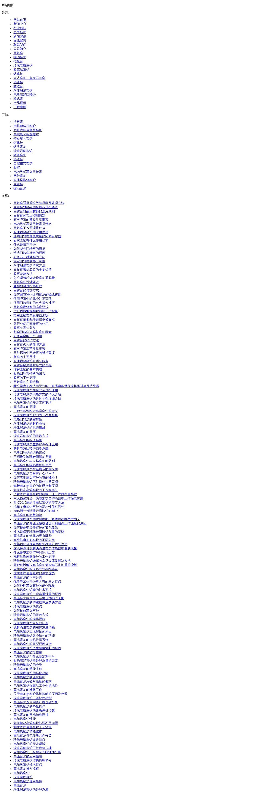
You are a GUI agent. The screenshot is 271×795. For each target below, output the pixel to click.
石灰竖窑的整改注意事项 (30, 219)
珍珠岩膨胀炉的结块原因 (30, 673)
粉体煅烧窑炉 (23, 90)
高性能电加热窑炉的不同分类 (34, 540)
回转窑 (18, 53)
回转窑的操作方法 (26, 340)
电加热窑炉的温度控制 (29, 677)
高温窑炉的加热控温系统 (30, 639)
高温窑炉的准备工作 (27, 689)
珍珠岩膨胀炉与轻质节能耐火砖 (35, 469)
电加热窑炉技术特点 (27, 764)
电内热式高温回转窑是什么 (32, 223)
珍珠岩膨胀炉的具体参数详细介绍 (37, 398)
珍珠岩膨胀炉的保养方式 (30, 615)
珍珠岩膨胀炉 (23, 65)
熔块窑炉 (19, 146)
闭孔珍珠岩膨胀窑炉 (27, 130)
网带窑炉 (19, 176)
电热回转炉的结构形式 (29, 452)
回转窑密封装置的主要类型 (32, 269)
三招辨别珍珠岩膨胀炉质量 (32, 456)
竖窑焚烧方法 (23, 273)
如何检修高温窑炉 (26, 610)
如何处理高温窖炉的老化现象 (34, 585)
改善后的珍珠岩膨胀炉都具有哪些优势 (40, 544)
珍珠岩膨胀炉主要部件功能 (32, 698)
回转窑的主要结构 (26, 382)
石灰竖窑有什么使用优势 (30, 240)
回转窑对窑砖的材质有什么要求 (35, 207)
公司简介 (19, 49)
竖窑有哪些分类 (24, 327)
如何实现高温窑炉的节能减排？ (35, 477)
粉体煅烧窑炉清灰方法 (29, 265)
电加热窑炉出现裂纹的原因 (32, 631)
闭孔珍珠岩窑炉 (24, 126)
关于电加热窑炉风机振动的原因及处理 (40, 694)
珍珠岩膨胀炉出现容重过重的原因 (37, 594)
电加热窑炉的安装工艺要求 (32, 402)
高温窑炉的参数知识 (27, 515)
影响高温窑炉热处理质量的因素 (35, 660)
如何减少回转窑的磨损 (29, 248)
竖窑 (16, 167)
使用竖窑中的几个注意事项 (32, 298)
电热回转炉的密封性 (27, 419)
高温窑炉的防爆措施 (27, 652)
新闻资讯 (19, 36)
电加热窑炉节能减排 (27, 731)
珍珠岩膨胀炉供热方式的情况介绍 (37, 394)
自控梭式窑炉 (23, 163)
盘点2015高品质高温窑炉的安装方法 (38, 502)
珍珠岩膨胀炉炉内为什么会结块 (35, 415)
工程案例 (19, 107)
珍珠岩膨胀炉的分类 (27, 664)
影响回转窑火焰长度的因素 (32, 332)
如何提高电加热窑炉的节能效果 (35, 527)
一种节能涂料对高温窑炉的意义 (35, 411)
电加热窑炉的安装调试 (29, 743)
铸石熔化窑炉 (23, 138)
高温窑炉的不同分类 (27, 577)
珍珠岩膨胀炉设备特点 (29, 739)
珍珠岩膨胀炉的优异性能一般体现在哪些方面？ (46, 519)
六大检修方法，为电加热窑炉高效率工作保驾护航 (48, 498)
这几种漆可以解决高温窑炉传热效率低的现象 (45, 548)
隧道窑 (18, 86)
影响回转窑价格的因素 (29, 373)
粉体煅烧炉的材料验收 (29, 423)
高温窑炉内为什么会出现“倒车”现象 (38, 598)
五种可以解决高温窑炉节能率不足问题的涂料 (45, 565)
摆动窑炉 (19, 57)
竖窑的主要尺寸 (24, 357)
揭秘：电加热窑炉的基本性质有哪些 (38, 506)
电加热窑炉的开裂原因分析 (32, 644)
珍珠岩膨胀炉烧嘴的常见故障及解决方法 (42, 560)
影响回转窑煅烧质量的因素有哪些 (37, 236)
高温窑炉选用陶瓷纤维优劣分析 (35, 702)
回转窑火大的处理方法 (29, 344)
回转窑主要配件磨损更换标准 (34, 319)
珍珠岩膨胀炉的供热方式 (30, 436)
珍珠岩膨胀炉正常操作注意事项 (35, 481)
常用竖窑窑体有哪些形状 (30, 315)
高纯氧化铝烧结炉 (26, 134)
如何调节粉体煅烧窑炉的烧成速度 (37, 294)
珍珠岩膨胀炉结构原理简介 (32, 760)
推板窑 (18, 61)
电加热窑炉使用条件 (27, 781)
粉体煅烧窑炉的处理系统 (30, 789)
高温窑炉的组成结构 (27, 440)
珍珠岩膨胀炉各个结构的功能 (34, 635)
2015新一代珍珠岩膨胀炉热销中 (35, 511)
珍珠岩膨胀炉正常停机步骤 (32, 748)
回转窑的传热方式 (26, 290)
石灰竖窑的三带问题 (27, 336)
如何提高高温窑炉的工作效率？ (35, 490)
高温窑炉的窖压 (24, 431)
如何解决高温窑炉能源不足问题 (35, 723)
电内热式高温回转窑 (27, 171)
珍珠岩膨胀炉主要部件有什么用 (35, 444)
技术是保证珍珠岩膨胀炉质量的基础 (38, 531)
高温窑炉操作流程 (26, 768)
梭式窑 (18, 98)
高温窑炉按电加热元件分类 (32, 735)
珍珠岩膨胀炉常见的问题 (30, 623)
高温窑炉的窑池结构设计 (30, 714)
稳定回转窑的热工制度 (29, 261)
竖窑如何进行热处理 (27, 286)
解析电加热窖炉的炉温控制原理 (35, 486)
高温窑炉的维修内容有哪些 (32, 535)
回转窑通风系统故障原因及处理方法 (38, 203)
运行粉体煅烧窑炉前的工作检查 (35, 311)
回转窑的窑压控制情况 (29, 215)
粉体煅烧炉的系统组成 (29, 427)
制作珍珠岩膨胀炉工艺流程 (32, 727)
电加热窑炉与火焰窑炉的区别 (34, 461)
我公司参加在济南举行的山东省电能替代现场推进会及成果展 (56, 386)
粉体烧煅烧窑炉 (24, 180)
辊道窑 (18, 82)
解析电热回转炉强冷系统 (30, 448)
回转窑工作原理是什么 (29, 228)
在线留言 (19, 40)
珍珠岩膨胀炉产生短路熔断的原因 (37, 648)
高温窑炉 (19, 785)
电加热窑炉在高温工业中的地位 (35, 685)
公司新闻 (19, 32)
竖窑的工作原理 (24, 377)
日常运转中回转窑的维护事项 (34, 352)
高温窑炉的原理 (24, 406)
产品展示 (19, 103)
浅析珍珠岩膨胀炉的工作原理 (34, 556)
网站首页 (19, 19)
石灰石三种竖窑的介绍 (29, 257)
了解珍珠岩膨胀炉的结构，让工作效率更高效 (45, 494)
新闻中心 (19, 24)
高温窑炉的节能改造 (27, 669)
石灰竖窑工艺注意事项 (29, 348)
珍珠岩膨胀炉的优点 (27, 606)
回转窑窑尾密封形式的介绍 (32, 365)
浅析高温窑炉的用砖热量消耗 (34, 627)
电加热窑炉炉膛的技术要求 (32, 590)
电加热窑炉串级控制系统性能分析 (37, 752)
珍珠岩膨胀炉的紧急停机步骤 (34, 710)
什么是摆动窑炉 (24, 244)
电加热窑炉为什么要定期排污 (34, 656)
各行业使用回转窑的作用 (30, 323)
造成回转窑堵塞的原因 (29, 253)
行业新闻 (19, 28)
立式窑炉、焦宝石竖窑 (29, 78)
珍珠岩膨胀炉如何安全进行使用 (35, 390)
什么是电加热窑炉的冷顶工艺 (34, 552)
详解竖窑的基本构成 (27, 369)
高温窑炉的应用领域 (27, 756)
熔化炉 (18, 73)
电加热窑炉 (21, 773)
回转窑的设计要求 (26, 282)
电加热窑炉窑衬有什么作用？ (34, 473)
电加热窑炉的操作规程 (29, 619)
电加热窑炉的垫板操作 (29, 706)
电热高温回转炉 (24, 94)
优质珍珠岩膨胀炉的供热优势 (34, 573)
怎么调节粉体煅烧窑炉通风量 (34, 278)
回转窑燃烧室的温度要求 (30, 307)
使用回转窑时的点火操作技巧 (34, 302)
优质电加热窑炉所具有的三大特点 (37, 581)
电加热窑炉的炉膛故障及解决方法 (37, 602)
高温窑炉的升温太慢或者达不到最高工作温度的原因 (49, 523)
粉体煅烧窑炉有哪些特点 (30, 361)
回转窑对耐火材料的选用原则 (34, 211)
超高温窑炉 (21, 69)
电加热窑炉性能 (24, 719)
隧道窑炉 (19, 155)
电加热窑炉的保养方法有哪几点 (35, 569)
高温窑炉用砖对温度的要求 (32, 681)
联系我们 (19, 44)
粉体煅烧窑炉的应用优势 (30, 232)
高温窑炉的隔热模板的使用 (32, 465)
